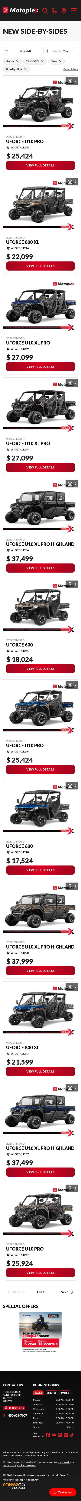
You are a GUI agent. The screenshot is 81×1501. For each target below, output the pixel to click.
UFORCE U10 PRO (25, 141)
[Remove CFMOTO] (42, 61)
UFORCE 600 (19, 644)
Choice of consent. (26, 1465)
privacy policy (64, 1462)
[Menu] (74, 10)
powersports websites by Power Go (52, 1475)
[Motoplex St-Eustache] (21, 11)
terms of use (9, 1465)
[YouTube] (54, 1435)
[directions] (63, 10)
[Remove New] (60, 61)
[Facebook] (48, 1435)
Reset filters (70, 69)
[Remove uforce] (17, 61)
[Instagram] (60, 1435)
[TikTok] (72, 1435)
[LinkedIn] (66, 1435)
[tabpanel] (53, 1413)
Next (64, 1292)
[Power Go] (36, 1486)
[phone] (54, 10)
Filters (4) (24, 51)
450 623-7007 (17, 1415)
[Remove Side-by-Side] (25, 69)
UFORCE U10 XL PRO (28, 342)
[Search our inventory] (45, 10)
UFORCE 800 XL (22, 242)
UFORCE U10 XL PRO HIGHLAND (40, 544)
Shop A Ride (24, 1479)
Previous (19, 1292)
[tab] (38, 1392)
